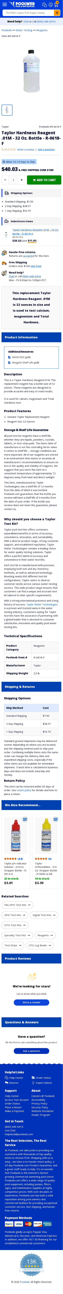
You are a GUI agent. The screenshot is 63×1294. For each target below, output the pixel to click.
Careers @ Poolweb (43, 1096)
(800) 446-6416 (46, 21)
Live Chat (10, 1130)
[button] (45, 5)
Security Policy (40, 1107)
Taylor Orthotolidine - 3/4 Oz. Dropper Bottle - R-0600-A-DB (46, 869)
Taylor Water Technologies (42, 604)
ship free (36, 266)
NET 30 (33, 1239)
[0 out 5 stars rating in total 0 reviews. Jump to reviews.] (9, 149)
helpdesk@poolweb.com (19, 1134)
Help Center (16, 1077)
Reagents (41, 30)
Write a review (25, 149)
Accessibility (38, 1099)
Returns (13, 1082)
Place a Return (13, 1107)
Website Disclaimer (43, 1111)
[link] (44, 180)
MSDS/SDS (18, 357)
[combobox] (31, 13)
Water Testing (24, 30)
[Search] (57, 13)
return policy (24, 790)
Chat (26, 21)
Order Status (43, 1077)
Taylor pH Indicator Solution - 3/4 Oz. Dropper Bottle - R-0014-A (15, 869)
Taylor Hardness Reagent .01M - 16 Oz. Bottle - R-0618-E (35, 231)
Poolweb (7, 30)
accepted (28, 255)
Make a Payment (14, 1111)
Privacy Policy (39, 1103)
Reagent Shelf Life (22, 362)
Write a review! (31, 1002)
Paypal (37, 1231)
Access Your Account (17, 1099)
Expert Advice (44, 1082)
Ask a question (46, 149)
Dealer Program (41, 1114)
